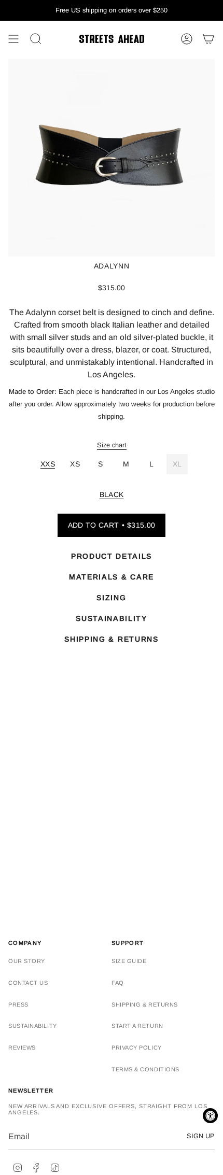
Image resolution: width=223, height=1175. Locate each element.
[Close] (204, 522)
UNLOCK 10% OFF (111, 605)
